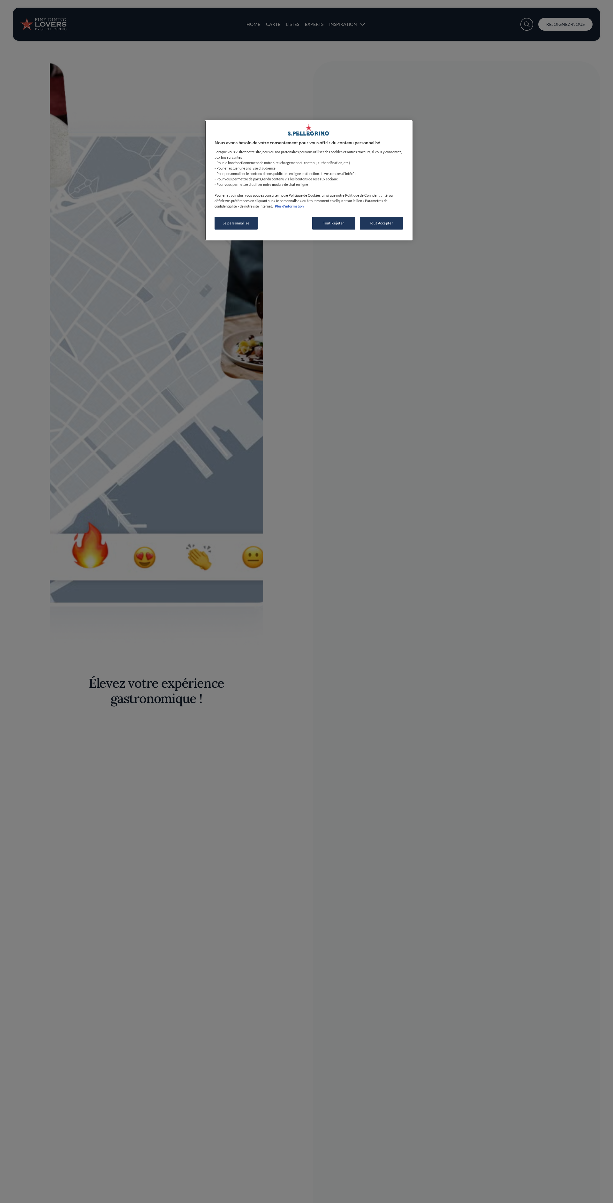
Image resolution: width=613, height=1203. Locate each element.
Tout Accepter (381, 223)
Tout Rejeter (333, 223)
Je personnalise (236, 223)
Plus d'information (289, 206)
